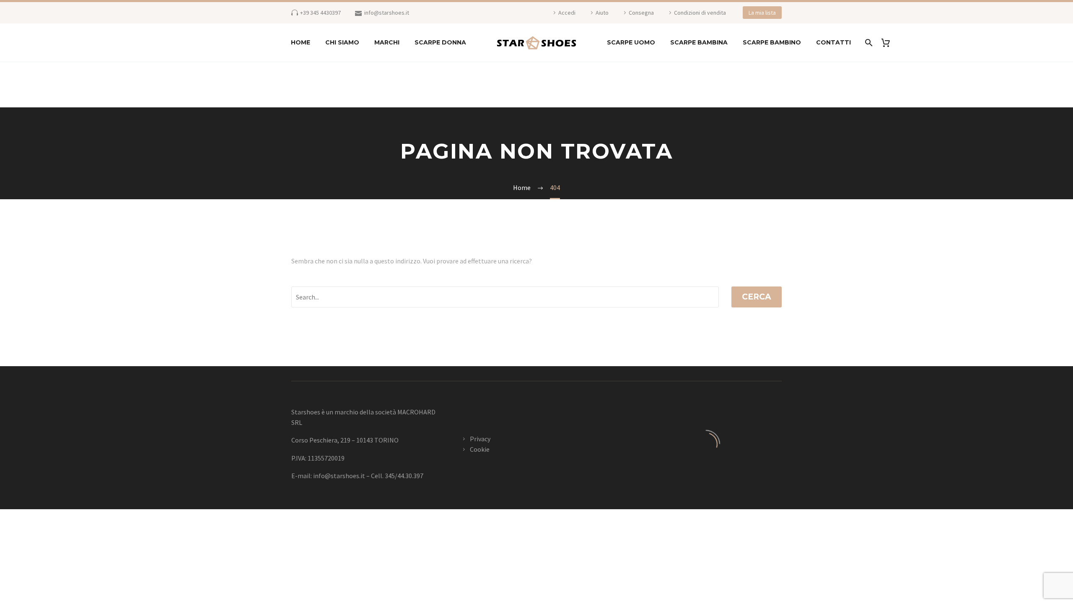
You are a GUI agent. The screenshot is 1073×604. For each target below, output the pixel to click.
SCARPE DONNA (440, 42)
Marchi (386, 42)
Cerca (756, 297)
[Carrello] (889, 42)
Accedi (566, 12)
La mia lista (762, 12)
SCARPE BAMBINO (772, 42)
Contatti (833, 42)
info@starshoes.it (386, 12)
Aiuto (602, 12)
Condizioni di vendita (700, 12)
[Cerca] (868, 42)
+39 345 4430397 (320, 12)
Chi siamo (342, 42)
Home (300, 42)
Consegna (641, 12)
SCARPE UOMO (631, 42)
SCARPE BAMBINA (699, 42)
